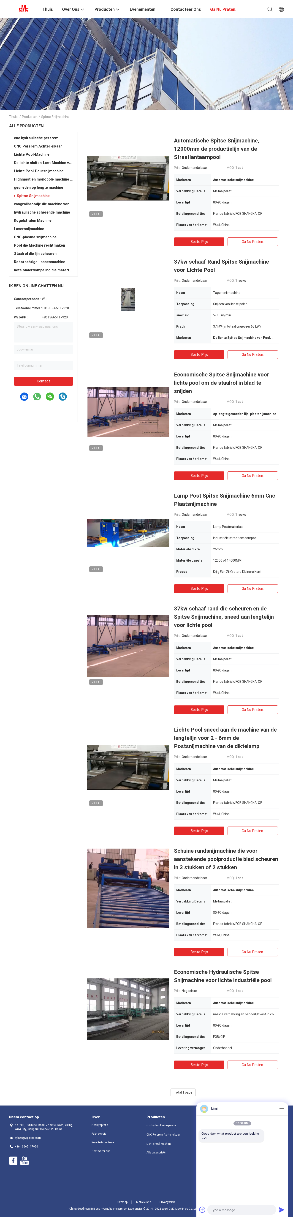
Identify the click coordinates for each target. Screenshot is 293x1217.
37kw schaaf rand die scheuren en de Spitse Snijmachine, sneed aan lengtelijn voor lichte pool (224, 616)
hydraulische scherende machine (42, 212)
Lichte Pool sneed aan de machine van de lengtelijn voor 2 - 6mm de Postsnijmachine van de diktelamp (225, 738)
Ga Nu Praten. (253, 242)
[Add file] (202, 1210)
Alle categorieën (156, 1152)
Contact (43, 381)
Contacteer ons (101, 1151)
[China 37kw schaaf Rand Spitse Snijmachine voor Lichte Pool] (128, 299)
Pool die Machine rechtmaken (39, 245)
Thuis (13, 117)
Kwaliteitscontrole (103, 1142)
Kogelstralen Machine (33, 220)
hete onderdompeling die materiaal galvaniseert (43, 270)
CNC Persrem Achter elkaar (38, 146)
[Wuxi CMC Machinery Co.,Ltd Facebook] (13, 1161)
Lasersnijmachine (29, 229)
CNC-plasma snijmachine (35, 237)
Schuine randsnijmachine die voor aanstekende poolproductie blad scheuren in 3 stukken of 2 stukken (226, 859)
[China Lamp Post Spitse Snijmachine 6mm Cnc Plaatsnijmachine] (128, 533)
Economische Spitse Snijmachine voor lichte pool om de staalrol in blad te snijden (221, 382)
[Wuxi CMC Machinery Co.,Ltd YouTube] (24, 1161)
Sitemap (122, 1202)
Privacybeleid (168, 1202)
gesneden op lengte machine (38, 187)
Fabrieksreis (99, 1133)
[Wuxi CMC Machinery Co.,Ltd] (22, 9)
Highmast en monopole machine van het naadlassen (43, 179)
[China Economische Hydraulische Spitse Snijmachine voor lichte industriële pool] (128, 1009)
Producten (30, 117)
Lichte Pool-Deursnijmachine (39, 171)
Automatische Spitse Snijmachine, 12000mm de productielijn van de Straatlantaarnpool (216, 148)
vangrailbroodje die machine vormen (43, 204)
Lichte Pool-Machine (31, 154)
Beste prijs (199, 242)
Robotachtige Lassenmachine (39, 262)
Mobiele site (143, 1202)
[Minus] (281, 1108)
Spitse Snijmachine (33, 196)
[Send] (281, 1210)
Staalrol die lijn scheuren (35, 253)
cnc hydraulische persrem (36, 138)
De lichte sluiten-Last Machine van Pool (43, 163)
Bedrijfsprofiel (100, 1125)
